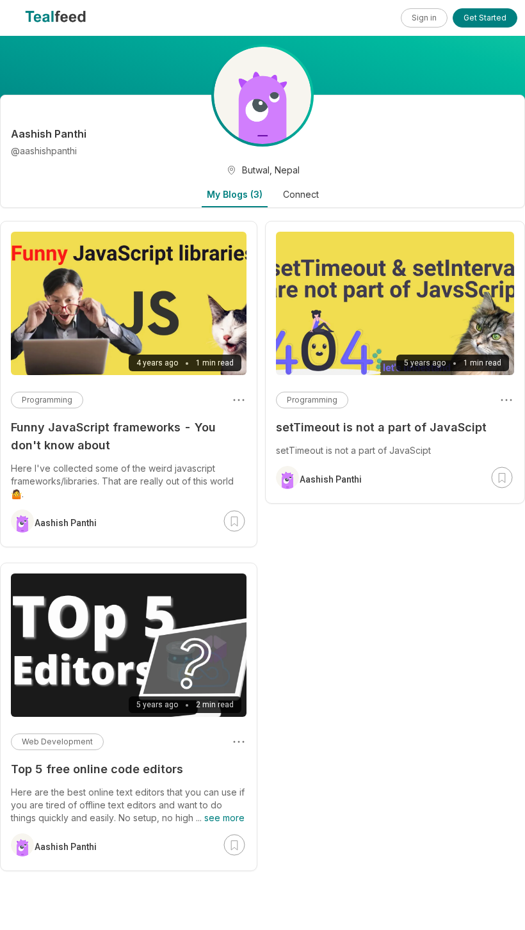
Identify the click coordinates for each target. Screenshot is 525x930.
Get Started (485, 17)
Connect (301, 194)
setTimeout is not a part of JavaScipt (381, 427)
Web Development (57, 741)
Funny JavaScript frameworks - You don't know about (113, 436)
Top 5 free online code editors (97, 769)
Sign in (424, 17)
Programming (312, 400)
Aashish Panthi (331, 479)
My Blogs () (234, 194)
